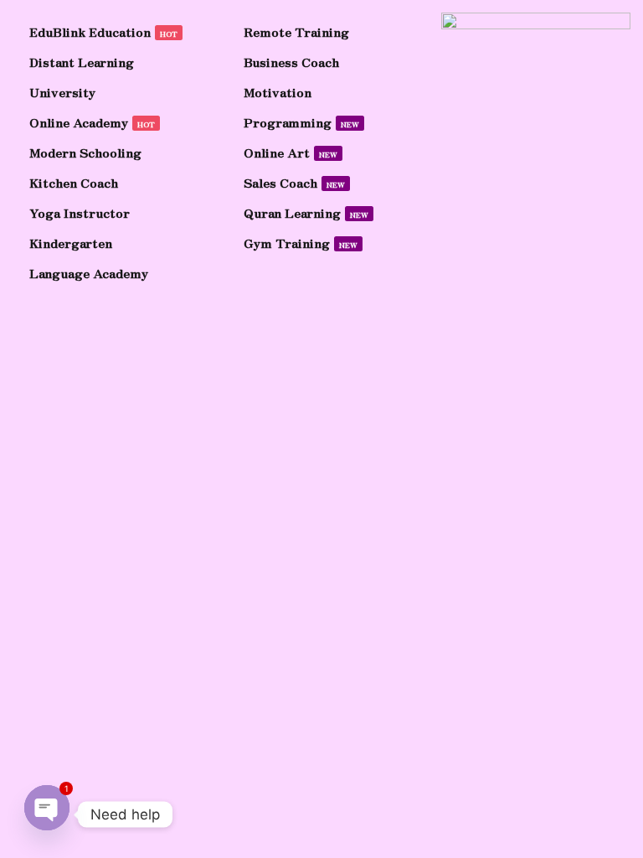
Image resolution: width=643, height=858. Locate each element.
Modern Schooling (85, 152)
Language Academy (88, 273)
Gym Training (301, 242)
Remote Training (296, 31)
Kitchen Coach (73, 182)
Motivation (277, 92)
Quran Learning (306, 212)
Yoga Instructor (79, 212)
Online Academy (92, 122)
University (62, 92)
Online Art (290, 152)
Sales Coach (294, 182)
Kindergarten (70, 242)
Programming (301, 122)
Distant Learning (81, 61)
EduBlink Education (103, 31)
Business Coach (291, 61)
